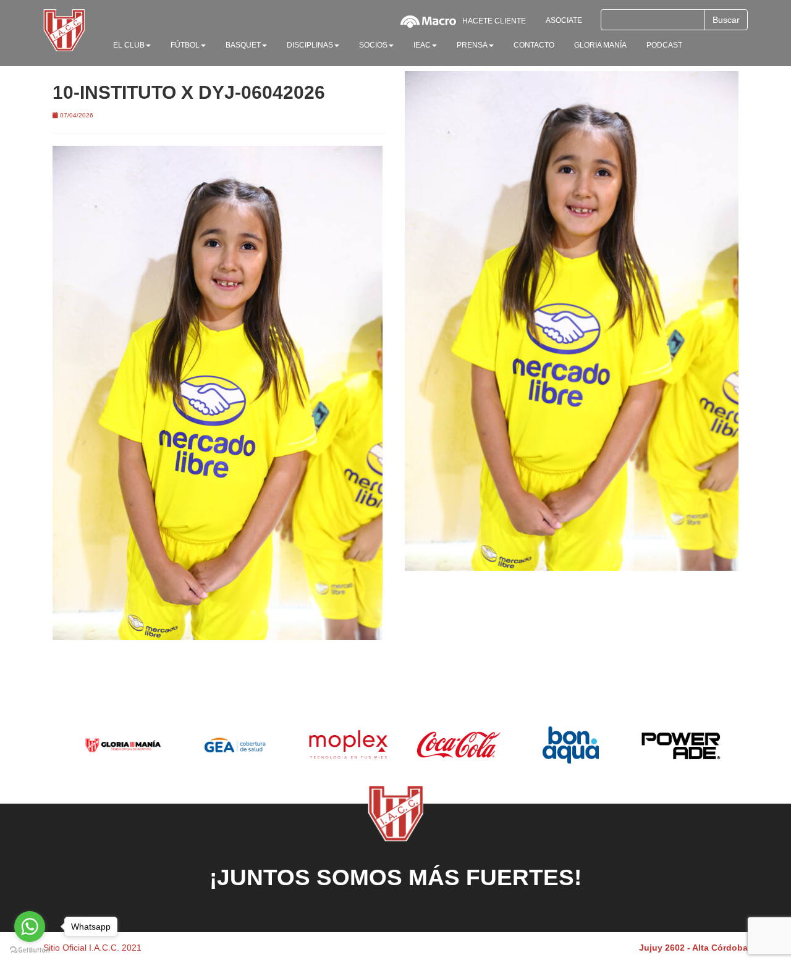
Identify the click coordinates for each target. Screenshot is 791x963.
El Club (129, 45)
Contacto (534, 45)
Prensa (472, 45)
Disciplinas (310, 45)
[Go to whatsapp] (29, 926)
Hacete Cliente (494, 21)
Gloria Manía (600, 45)
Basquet (243, 45)
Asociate (564, 20)
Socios (373, 45)
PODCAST (664, 45)
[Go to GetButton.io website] (29, 950)
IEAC (422, 45)
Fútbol (185, 45)
